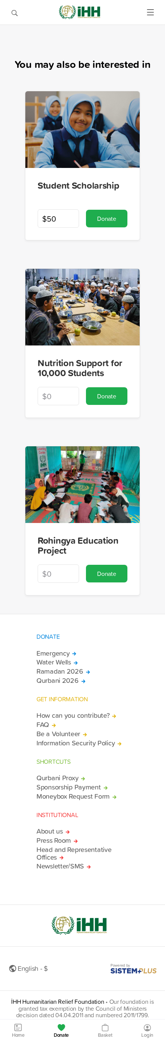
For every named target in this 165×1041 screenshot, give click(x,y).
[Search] (14, 12)
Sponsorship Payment (68, 787)
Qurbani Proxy (57, 778)
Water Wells (53, 662)
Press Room (53, 840)
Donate (106, 218)
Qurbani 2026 (57, 680)
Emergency (52, 653)
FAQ (42, 725)
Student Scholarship (78, 185)
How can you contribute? (72, 715)
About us (49, 831)
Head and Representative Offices (73, 853)
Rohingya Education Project (78, 545)
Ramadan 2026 (59, 671)
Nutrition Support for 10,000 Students (80, 368)
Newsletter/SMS (60, 866)
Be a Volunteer (58, 734)
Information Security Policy (75, 743)
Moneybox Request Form (73, 796)
